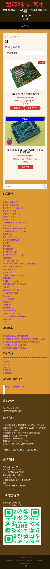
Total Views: (8, 408)
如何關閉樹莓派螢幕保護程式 (14, 348)
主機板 (5, 234)
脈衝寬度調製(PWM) (11, 275)
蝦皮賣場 (20, 449)
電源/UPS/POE (8, 237)
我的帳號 (39, 561)
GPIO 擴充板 (8, 299)
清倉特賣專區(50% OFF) (12, 231)
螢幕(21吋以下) (9, 252)
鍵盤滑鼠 (6, 257)
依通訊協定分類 (9, 313)
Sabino (24, 558)
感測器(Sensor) (9, 281)
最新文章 (10, 561)
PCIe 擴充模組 (8, 260)
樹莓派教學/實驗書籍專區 (13, 228)
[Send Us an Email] (24, 19)
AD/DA (5, 272)
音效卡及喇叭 (8, 269)
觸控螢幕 (6, 373)
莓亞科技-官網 (25, 4)
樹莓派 (5, 370)
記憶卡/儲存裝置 (9, 240)
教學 (4, 287)
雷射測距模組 (8, 310)
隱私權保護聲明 (25, 563)
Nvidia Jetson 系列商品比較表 (15, 345)
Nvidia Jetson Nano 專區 (13, 222)
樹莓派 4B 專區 (9, 205)
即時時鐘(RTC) (8, 304)
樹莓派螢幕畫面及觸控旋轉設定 (15, 336)
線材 (4, 246)
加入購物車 (32, 108)
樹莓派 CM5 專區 (9, 216)
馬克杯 (5, 319)
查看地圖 (16, 430)
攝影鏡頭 (6, 249)
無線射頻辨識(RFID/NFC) (13, 284)
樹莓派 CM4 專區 (9, 219)
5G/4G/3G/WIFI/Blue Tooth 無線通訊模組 (19, 263)
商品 (4, 364)
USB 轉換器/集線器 (10, 266)
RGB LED (6, 296)
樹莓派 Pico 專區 (9, 213)
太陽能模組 (7, 307)
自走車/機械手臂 (9, 293)
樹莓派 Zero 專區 (10, 210)
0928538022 (18, 438)
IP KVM (6, 225)
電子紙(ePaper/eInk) (11, 254)
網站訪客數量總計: (10, 411)
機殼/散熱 (6, 243)
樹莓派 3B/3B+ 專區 (11, 208)
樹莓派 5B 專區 (9, 202)
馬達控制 (6, 278)
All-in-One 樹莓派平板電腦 (13, 316)
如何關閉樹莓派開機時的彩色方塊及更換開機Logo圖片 (24, 339)
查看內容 (25, 167)
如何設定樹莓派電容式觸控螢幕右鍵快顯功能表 (21, 342)
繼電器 (5, 301)
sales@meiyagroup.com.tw (23, 444)
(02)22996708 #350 (20, 441)
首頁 (6, 37)
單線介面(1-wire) (9, 290)
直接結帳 (17, 108)
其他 (4, 322)
